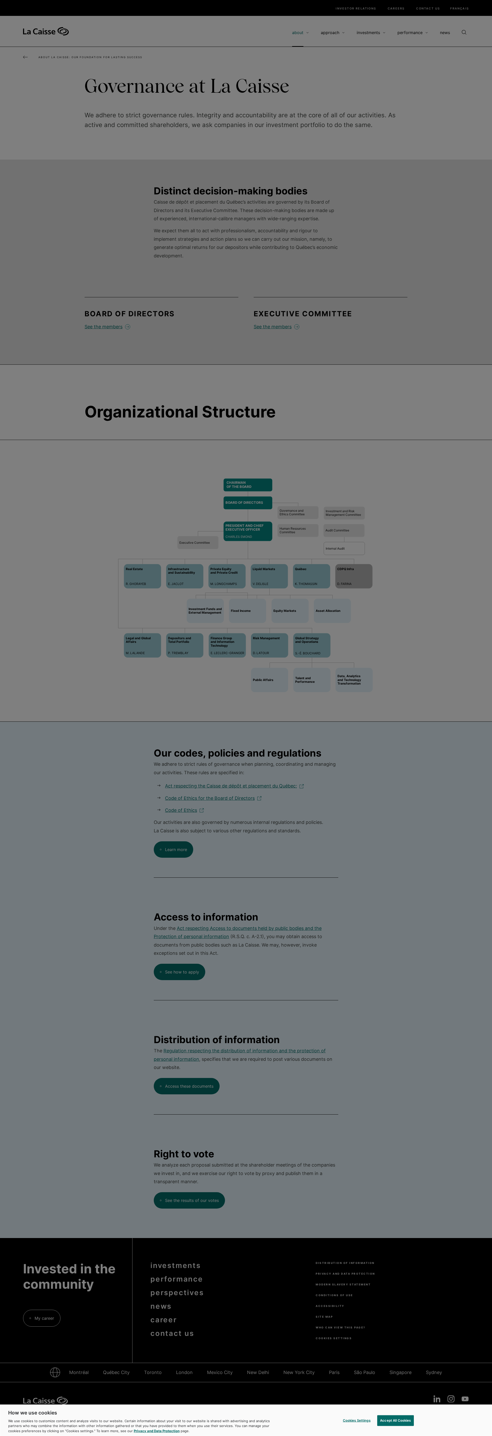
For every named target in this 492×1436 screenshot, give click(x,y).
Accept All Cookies (395, 1420)
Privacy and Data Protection (157, 1431)
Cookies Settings (357, 1420)
